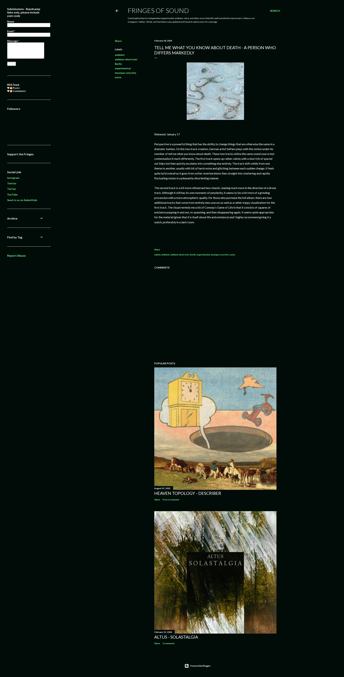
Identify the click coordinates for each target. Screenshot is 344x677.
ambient (120, 54)
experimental (123, 68)
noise (118, 77)
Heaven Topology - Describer (187, 493)
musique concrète (125, 72)
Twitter (11, 183)
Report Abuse (16, 255)
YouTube (12, 194)
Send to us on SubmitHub (22, 200)
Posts (16, 87)
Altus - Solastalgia (176, 636)
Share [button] (118, 40)
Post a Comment (171, 499)
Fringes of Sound (158, 10)
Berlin (118, 63)
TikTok (11, 188)
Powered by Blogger (200, 665)
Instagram (13, 177)
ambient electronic (126, 59)
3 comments (169, 643)
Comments (19, 90)
